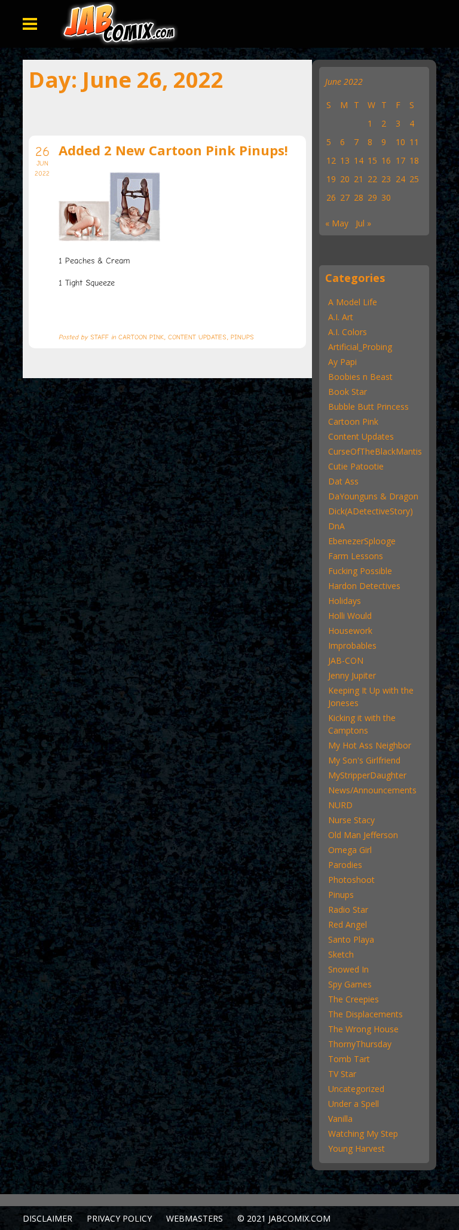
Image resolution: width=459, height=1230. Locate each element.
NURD (340, 805)
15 (372, 160)
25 (414, 179)
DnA (336, 526)
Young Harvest (356, 1148)
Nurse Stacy (351, 820)
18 (414, 160)
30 (386, 197)
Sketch (341, 954)
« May (336, 223)
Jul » (363, 223)
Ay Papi (342, 361)
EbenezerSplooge (362, 541)
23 (386, 179)
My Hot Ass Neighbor (369, 745)
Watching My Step (363, 1133)
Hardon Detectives (364, 585)
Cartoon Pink (353, 421)
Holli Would (350, 615)
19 (331, 179)
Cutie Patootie (356, 466)
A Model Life (352, 302)
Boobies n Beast (360, 376)
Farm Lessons (355, 556)
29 (372, 197)
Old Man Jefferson (363, 835)
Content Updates (361, 436)
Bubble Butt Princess (368, 406)
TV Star (342, 1073)
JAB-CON (345, 660)
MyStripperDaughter (367, 775)
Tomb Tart (349, 1059)
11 (414, 142)
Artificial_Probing (360, 346)
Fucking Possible (360, 570)
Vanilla (340, 1118)
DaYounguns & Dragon (373, 496)
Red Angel (347, 924)
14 (358, 160)
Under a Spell (353, 1103)
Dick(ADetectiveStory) (370, 511)
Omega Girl (350, 849)
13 (345, 160)
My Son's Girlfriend (364, 760)
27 (345, 197)
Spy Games (350, 984)
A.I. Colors (347, 332)
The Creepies (353, 999)
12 (331, 160)
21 (358, 179)
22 (372, 179)
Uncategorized (356, 1088)
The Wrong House (363, 1029)
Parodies (345, 864)
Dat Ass (343, 481)
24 (400, 179)
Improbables (352, 645)
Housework (350, 630)
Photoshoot (351, 879)
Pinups (341, 894)
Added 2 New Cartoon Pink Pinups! (173, 150)
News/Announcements (372, 790)
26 (331, 197)
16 (386, 160)
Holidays (344, 600)
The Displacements (365, 1014)
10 (400, 142)
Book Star (347, 391)
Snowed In (348, 969)
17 (400, 160)
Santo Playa (351, 939)
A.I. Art (340, 317)
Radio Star (348, 909)
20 (345, 179)
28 (358, 197)
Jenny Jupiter (352, 675)
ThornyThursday (359, 1044)
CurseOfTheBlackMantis (375, 451)
